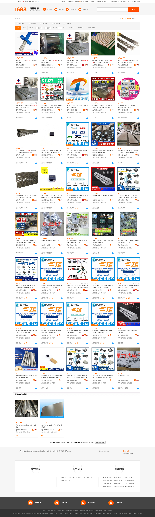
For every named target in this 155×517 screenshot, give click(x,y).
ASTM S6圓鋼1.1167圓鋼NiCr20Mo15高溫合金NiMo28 (77, 106)
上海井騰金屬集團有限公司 (73, 110)
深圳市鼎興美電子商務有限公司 (124, 200)
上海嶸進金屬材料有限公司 (98, 110)
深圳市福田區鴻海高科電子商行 (47, 200)
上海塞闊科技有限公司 (131, 478)
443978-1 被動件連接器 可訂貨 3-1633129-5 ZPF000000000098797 (77, 196)
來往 (120, 513)
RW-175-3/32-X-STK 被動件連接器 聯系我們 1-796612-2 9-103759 (102, 286)
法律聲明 (75, 510)
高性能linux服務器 (119, 486)
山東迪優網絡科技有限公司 (110, 484)
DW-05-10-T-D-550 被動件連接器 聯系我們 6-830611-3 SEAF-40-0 (128, 286)
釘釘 (123, 513)
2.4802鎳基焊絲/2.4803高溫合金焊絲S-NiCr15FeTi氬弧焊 (26, 151)
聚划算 (60, 513)
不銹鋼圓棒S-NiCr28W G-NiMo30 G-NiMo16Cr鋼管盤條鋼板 (26, 377)
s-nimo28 (106, 451)
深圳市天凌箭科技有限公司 (47, 155)
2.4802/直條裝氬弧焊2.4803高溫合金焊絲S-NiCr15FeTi (128, 61)
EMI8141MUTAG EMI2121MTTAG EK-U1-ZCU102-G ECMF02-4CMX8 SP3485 (77, 377)
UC (111, 513)
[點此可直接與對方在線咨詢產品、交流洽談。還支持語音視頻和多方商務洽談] (36, 73)
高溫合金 (18, 432)
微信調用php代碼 (107, 481)
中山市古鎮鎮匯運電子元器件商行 (47, 380)
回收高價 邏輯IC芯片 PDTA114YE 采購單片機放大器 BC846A (77, 241)
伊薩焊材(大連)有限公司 (22, 155)
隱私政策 (88, 510)
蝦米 (85, 513)
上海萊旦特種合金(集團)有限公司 (98, 65)
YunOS (97, 513)
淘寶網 (51, 513)
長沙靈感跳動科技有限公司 (73, 245)
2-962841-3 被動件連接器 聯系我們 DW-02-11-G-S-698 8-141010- (51, 331)
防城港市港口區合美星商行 (121, 481)
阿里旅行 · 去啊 (71, 513)
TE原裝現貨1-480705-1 (124, 376)
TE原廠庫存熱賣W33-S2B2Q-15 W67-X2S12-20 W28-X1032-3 (128, 106)
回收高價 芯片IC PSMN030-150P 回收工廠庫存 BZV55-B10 (128, 241)
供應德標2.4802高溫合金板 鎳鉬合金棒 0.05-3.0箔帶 (77, 61)
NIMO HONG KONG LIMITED (69, 478)
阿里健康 (128, 513)
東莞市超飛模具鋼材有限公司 (98, 155)
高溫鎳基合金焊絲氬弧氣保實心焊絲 (26, 61)
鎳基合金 (23, 432)
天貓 (56, 513)
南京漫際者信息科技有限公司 (122, 484)
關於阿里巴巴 (96, 510)
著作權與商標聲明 (67, 510)
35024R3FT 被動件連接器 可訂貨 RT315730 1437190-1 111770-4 (77, 151)
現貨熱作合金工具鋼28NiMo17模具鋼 (102, 195)
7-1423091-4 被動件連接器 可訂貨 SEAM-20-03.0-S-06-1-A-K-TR (102, 331)
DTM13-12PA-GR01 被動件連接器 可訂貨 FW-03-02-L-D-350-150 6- (51, 286)
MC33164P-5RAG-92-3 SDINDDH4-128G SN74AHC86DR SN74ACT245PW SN (51, 377)
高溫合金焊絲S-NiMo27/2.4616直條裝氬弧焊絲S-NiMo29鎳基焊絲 (26, 196)
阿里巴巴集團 (16, 513)
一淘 (64, 513)
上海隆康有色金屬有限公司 (73, 65)
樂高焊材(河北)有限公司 (22, 65)
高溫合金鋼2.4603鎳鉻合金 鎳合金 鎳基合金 (51, 426)
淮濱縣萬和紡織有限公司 (132, 481)
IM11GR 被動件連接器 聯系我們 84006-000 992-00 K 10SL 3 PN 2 (26, 331)
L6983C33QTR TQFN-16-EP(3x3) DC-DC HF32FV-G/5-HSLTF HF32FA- (51, 151)
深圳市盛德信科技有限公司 (47, 110)
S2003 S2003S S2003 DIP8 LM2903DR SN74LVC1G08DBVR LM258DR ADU (77, 286)
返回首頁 (91, 442)
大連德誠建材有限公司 (131, 486)
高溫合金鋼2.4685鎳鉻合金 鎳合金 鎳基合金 (26, 426)
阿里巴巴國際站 (26, 513)
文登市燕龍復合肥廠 (130, 484)
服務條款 (82, 510)
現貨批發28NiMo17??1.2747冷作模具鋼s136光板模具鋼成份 (102, 151)
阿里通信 (102, 513)
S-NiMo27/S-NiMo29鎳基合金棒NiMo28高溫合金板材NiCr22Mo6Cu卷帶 (26, 241)
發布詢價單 (126, 451)
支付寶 (115, 513)
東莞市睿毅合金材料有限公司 (47, 65)
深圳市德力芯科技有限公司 (73, 155)
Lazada (139, 513)
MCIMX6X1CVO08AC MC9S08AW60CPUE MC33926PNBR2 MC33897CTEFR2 (51, 107)
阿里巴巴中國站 (36, 513)
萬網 (107, 513)
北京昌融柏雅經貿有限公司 (110, 478)
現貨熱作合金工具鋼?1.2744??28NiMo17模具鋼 (128, 331)
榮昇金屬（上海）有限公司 (124, 155)
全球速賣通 (45, 513)
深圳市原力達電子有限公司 (124, 110)
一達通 (134, 513)
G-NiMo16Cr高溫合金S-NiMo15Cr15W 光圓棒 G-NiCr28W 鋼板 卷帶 (102, 106)
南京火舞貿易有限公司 (109, 486)
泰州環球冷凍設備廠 (119, 478)
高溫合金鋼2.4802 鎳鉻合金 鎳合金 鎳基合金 (51, 61)
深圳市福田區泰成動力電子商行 (73, 290)
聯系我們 (103, 510)
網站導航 (110, 510)
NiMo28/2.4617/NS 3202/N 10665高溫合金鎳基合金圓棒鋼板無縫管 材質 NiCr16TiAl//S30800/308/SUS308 (128, 152)
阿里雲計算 (90, 513)
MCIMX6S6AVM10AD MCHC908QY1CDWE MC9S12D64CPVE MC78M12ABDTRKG (128, 197)
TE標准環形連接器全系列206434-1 (50, 241)
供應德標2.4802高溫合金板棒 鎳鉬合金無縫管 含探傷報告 (102, 61)
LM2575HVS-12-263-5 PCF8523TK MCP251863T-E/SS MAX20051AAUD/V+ (51, 197)
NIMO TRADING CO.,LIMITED (80, 478)
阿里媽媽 (79, 513)
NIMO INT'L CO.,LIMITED (68, 481)
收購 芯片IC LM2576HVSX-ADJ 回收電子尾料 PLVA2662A (102, 241)
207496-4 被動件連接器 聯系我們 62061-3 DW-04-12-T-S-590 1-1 (77, 331)
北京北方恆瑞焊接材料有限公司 (124, 65)
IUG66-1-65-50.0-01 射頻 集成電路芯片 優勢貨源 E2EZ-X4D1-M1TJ (26, 286)
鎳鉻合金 (29, 432)
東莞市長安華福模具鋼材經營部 (98, 200)
